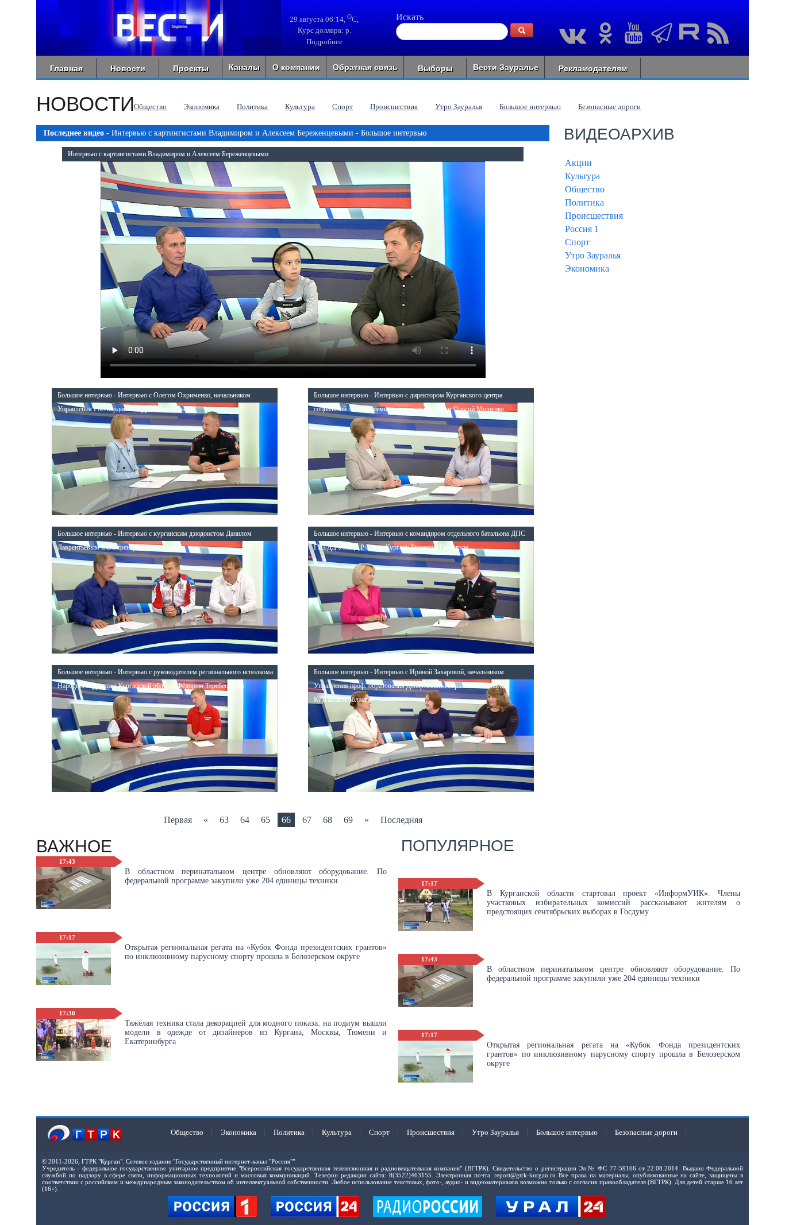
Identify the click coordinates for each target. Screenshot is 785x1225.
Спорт (342, 106)
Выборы (435, 68)
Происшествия (394, 106)
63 (224, 820)
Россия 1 (582, 229)
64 (244, 820)
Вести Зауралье (505, 67)
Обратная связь (365, 67)
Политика (252, 106)
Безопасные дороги (609, 106)
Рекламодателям (593, 68)
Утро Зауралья (458, 106)
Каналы (244, 67)
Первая (178, 820)
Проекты (191, 68)
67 (306, 820)
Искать (410, 17)
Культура (300, 106)
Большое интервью (530, 106)
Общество (150, 106)
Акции (578, 163)
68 (327, 820)
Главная (66, 68)
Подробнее (324, 42)
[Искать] (521, 30)
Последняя (401, 820)
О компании (296, 67)
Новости (127, 68)
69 (348, 820)
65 (265, 820)
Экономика (202, 106)
